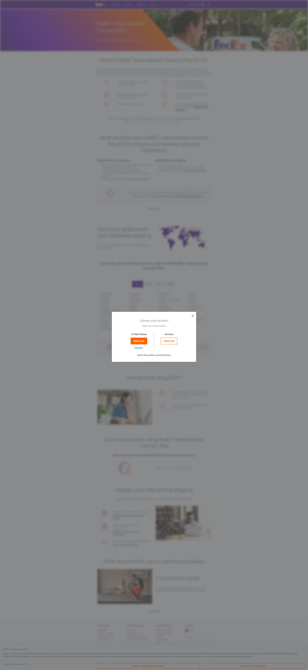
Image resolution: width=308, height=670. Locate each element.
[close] (192, 315)
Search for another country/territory (154, 355)
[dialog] (154, 335)
